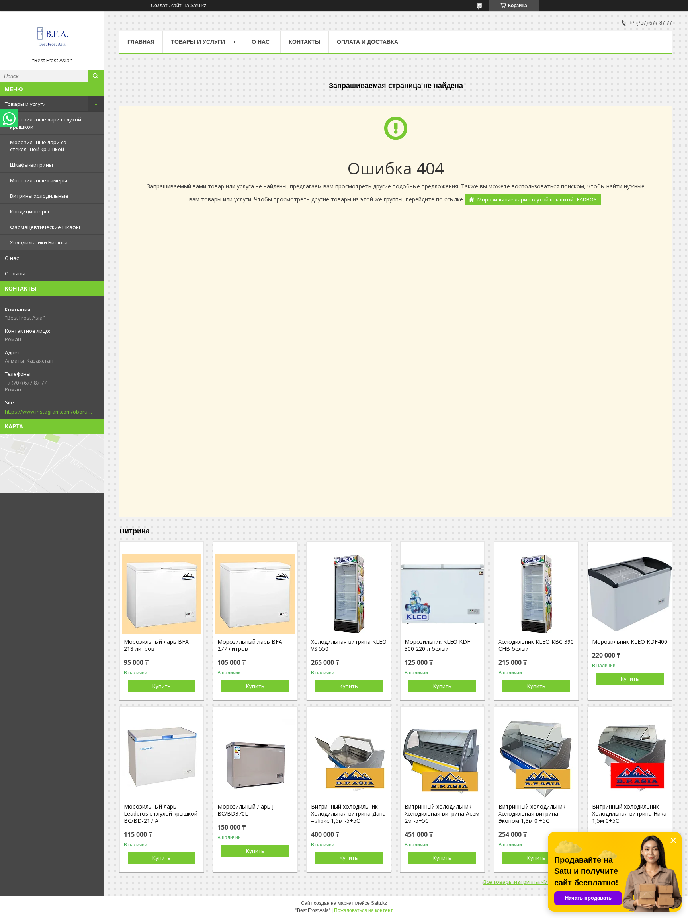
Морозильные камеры (38, 180)
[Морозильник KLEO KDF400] (630, 594)
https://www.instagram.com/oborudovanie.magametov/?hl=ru (48, 411)
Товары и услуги (25, 103)
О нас (12, 258)
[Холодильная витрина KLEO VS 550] (349, 594)
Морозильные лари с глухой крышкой (45, 123)
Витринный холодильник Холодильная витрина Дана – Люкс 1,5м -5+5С (348, 813)
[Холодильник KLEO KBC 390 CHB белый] (536, 594)
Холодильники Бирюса (39, 242)
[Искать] (96, 76)
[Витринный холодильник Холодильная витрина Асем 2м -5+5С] (442, 759)
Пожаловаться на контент (363, 910)
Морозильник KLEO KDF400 (629, 641)
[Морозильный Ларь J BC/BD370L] (255, 759)
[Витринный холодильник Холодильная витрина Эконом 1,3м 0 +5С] (536, 759)
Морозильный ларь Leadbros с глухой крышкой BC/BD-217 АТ (160, 813)
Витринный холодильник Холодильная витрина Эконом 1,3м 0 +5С (531, 813)
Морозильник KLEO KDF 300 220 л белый (437, 645)
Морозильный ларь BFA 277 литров (249, 645)
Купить (161, 685)
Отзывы (15, 273)
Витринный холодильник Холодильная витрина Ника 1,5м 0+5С (629, 813)
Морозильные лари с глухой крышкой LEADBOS (537, 199)
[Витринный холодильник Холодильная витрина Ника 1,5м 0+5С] (630, 759)
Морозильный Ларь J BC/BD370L (245, 810)
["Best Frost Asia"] (52, 37)
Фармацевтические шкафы (45, 226)
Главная (140, 42)
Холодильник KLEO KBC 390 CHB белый (536, 645)
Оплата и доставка (367, 42)
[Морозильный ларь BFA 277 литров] (255, 594)
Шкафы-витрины (31, 164)
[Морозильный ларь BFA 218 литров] (161, 594)
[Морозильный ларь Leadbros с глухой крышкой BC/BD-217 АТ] (161, 759)
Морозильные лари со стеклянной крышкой (38, 146)
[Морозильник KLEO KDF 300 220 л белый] (442, 594)
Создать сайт (166, 5)
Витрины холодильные (39, 195)
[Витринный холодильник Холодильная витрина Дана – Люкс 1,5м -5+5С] (349, 759)
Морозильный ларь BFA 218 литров (156, 645)
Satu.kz (379, 903)
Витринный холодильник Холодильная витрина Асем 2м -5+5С (442, 813)
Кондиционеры (29, 211)
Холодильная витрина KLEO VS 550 (349, 645)
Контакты (305, 42)
